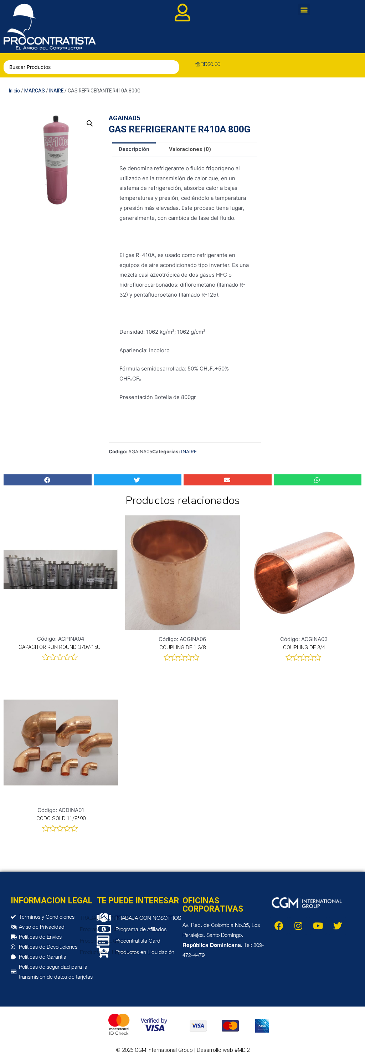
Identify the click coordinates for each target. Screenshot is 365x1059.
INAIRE (56, 91)
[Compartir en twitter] (138, 479)
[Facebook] (279, 926)
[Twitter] (337, 926)
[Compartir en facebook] (48, 479)
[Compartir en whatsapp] (318, 479)
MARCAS (34, 91)
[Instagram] (298, 926)
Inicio (14, 91)
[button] (304, 9)
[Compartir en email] (228, 479)
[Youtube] (318, 926)
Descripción (134, 149)
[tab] (134, 149)
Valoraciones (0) (190, 149)
